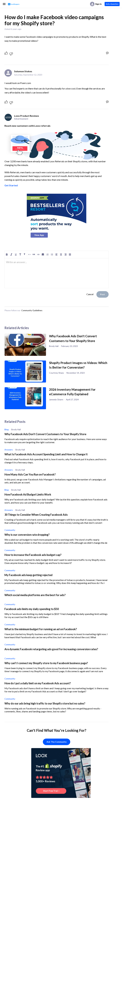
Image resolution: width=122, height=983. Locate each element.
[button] (43, 254)
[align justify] (70, 254)
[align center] (61, 254)
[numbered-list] (47, 254)
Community (9, 530)
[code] (29, 254)
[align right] (65, 254)
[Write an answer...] (107, 53)
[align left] (56, 254)
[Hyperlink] (38, 254)
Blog (6, 429)
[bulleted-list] (52, 254)
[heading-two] (24, 254)
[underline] (16, 254)
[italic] (11, 254)
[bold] (7, 254)
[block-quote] (34, 254)
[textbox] (56, 263)
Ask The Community (57, 742)
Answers (8, 449)
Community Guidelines (31, 310)
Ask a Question (112, 4)
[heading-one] (20, 254)
